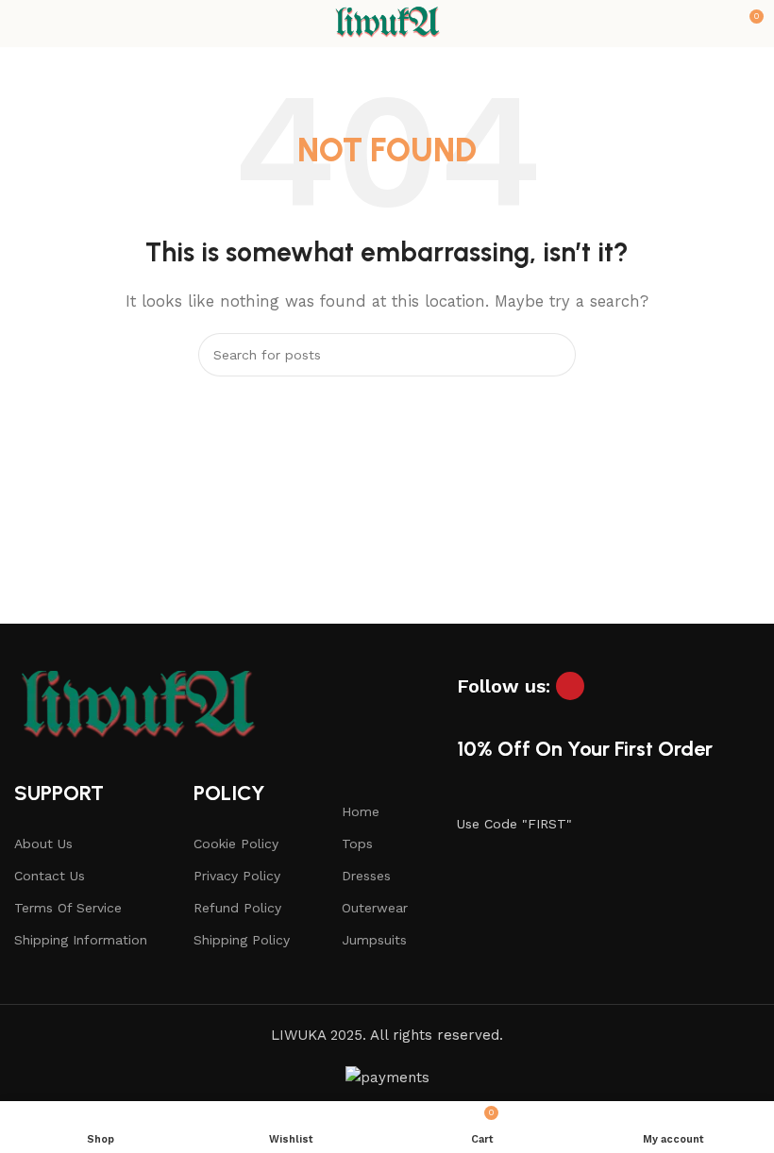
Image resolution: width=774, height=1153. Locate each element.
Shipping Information (80, 939)
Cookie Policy (236, 843)
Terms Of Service (68, 907)
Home (360, 811)
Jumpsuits (374, 939)
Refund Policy (237, 907)
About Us (43, 843)
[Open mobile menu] (22, 23)
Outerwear (375, 907)
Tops (357, 843)
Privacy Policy (237, 875)
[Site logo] (387, 22)
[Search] (554, 354)
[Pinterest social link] (570, 686)
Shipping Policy (242, 939)
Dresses (366, 875)
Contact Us (49, 875)
